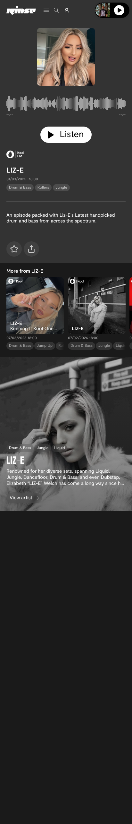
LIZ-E (15, 170)
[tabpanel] (66, 105)
